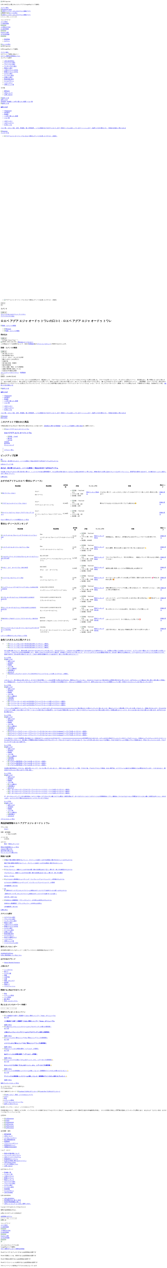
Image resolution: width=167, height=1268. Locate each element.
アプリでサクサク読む (8, 316)
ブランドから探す (9, 64)
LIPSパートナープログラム (12, 1157)
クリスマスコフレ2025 (11, 943)
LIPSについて (8, 93)
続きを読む (4, 417)
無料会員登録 (20, 1249)
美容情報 (7, 1189)
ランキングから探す (10, 66)
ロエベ (6, 829)
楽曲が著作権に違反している (12, 369)
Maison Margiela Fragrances (12, 962)
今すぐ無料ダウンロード (8, 1249)
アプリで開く (5, 7)
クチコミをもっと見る (8, 819)
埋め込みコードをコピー (25, 342)
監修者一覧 (7, 1172)
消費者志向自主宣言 (10, 1147)
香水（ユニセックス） (11, 1001)
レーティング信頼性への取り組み (72, 426)
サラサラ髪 (7, 973)
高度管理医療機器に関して (12, 1202)
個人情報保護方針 (9, 1139)
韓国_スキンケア (9, 980)
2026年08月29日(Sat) (7, 953)
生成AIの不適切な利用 (10, 370)
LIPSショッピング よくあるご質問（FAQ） (17, 1203)
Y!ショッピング (9, 445)
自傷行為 (5, 361)
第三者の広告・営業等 (9, 363)
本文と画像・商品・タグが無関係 (13, 367)
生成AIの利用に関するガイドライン (15, 1160)
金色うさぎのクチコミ (11, 1104)
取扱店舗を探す (9, 79)
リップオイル (8, 969)
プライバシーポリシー (44, 344)
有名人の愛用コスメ (10, 937)
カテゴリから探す (9, 62)
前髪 (5, 975)
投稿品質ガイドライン (11, 1159)
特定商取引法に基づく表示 (12, 1200)
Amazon (6, 441)
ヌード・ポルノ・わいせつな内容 (13, 357)
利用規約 (31, 344)
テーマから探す (9, 75)
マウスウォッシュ (9, 986)
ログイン (7, 41)
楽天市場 (7, 443)
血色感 (6, 982)
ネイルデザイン (9, 81)
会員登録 (3, 1216)
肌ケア (6, 971)
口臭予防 (7, 977)
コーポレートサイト (10, 1138)
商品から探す (8, 68)
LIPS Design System (10, 1162)
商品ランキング (9, 1179)
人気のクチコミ (9, 1176)
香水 (5, 844)
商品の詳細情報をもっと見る (10, 847)
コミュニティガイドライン (12, 1155)
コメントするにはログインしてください (13, 314)
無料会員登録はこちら (13, 56)
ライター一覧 (8, 1174)
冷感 (5, 979)
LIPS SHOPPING (9, 61)
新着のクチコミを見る (11, 72)
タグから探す (8, 73)
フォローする (5, 133)
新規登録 (7, 39)
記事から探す (8, 77)
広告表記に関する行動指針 (52, 426)
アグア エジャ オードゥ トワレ (13, 1102)
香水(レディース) (13, 844)
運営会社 (7, 91)
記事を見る (4, 910)
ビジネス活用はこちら (11, 1164)
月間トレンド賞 (9, 84)
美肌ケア (7, 984)
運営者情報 (7, 1134)
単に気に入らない (8, 353)
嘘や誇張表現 (7, 365)
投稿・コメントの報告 (12, 331)
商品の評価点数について (11, 1153)
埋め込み (8, 329)
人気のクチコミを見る (11, 70)
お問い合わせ (8, 94)
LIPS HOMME (8, 1192)
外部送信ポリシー (9, 1145)
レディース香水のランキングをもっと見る (14, 635)
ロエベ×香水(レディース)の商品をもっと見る (15, 519)
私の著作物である (8, 355)
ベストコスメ (8, 82)
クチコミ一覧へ (9, 450)
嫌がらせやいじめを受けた (11, 359)
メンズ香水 (7, 997)
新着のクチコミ (9, 1178)
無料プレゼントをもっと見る (10, 1083)
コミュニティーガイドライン (10, 372)
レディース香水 (9, 995)
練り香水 (7, 999)
